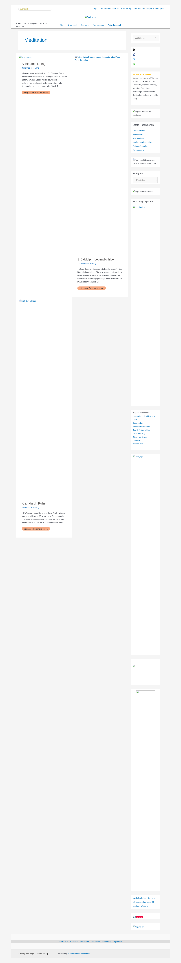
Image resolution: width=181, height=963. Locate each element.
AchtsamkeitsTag (33, 64)
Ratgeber (150, 9)
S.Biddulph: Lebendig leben (96, 259)
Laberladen (137, 440)
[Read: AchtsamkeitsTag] (26, 57)
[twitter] (134, 59)
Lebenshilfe (138, 9)
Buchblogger (98, 25)
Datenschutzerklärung (101, 941)
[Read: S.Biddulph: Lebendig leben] (100, 155)
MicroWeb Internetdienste (79, 954)
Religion (160, 9)
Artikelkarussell (114, 25)
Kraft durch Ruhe (33, 503)
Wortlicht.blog (138, 444)
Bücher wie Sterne (140, 437)
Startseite (63, 941)
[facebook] (134, 55)
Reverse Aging (138, 150)
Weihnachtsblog (139, 433)
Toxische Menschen (140, 146)
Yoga (94, 9)
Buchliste (85, 25)
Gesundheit (104, 9)
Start (62, 25)
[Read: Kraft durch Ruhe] (44, 398)
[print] (134, 50)
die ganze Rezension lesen (36, 92)
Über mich (72, 25)
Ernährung (126, 9)
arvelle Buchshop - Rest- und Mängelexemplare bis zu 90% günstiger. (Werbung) (144, 902)
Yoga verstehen (139, 131)
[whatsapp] (134, 64)
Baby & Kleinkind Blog (141, 430)
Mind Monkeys (138, 138)
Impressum (84, 941)
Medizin (115, 9)
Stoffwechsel (138, 134)
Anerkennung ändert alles (142, 142)
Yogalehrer (117, 941)
